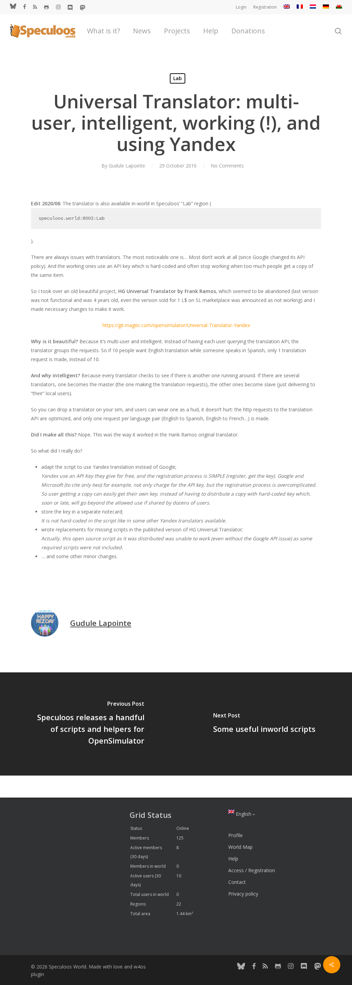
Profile (235, 835)
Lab (177, 78)
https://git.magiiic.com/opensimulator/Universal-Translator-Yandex (176, 325)
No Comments (227, 165)
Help (233, 858)
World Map (240, 847)
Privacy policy (243, 893)
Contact (237, 882)
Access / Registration (251, 870)
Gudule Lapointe (127, 165)
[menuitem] (287, 7)
